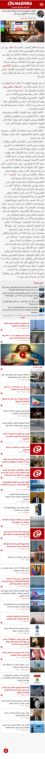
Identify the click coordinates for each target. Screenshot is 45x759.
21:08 (20, 441)
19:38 (18, 586)
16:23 (18, 416)
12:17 (22, 464)
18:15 (22, 646)
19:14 (20, 621)
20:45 (18, 573)
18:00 (20, 536)
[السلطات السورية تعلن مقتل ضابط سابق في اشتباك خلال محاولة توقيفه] (37, 376)
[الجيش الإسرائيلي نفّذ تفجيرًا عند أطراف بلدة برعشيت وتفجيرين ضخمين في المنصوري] (37, 437)
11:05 (17, 695)
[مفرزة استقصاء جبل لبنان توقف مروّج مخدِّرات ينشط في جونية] (37, 630)
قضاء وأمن (26, 427)
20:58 (17, 669)
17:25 (18, 548)
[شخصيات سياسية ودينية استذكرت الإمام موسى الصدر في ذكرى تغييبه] (37, 703)
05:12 (32, 369)
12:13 (18, 340)
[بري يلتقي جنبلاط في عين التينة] (37, 558)
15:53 (18, 328)
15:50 (20, 452)
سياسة (27, 464)
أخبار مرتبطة (38, 283)
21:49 (22, 718)
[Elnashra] (20, 3)
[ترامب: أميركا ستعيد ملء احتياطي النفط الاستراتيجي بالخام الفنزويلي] (37, 654)
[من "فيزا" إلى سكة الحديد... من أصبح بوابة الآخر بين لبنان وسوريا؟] (41, 302)
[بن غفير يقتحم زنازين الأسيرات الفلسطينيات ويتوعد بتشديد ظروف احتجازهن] (37, 497)
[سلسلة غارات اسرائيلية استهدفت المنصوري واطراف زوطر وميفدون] (37, 618)
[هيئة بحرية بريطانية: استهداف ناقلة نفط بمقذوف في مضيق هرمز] (37, 521)
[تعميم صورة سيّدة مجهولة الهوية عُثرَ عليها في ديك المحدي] (37, 509)
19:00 (18, 477)
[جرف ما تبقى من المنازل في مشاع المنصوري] (37, 449)
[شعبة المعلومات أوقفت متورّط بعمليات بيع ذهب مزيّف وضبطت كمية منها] (37, 425)
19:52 (18, 524)
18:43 (17, 657)
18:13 (20, 512)
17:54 (22, 559)
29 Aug (19, 391)
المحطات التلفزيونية (12, 86)
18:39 (19, 633)
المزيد (23, 317)
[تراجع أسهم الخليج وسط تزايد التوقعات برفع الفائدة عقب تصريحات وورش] (37, 546)
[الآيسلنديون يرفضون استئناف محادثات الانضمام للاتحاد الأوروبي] (37, 413)
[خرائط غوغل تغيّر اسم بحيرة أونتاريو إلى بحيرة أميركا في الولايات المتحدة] (37, 606)
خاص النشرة (23, 18)
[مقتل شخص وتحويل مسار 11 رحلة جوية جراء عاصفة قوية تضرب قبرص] (37, 337)
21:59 (18, 379)
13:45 (18, 501)
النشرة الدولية (25, 328)
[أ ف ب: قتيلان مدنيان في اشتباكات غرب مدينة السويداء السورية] (37, 666)
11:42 (18, 598)
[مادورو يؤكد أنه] (37, 570)
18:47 (22, 683)
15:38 (22, 705)
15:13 (20, 428)
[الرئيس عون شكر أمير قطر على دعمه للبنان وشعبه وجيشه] (37, 715)
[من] (37, 389)
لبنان (11, 47)
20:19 (18, 609)
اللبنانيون (7, 65)
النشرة (12, 174)
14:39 (17, 730)
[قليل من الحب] (22, 355)
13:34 (18, 404)
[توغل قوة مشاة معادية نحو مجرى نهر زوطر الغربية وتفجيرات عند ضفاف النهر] (37, 534)
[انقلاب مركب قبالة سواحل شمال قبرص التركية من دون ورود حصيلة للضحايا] (37, 727)
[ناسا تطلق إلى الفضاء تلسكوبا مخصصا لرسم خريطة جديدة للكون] (37, 325)
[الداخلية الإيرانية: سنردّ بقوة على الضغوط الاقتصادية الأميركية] (37, 401)
